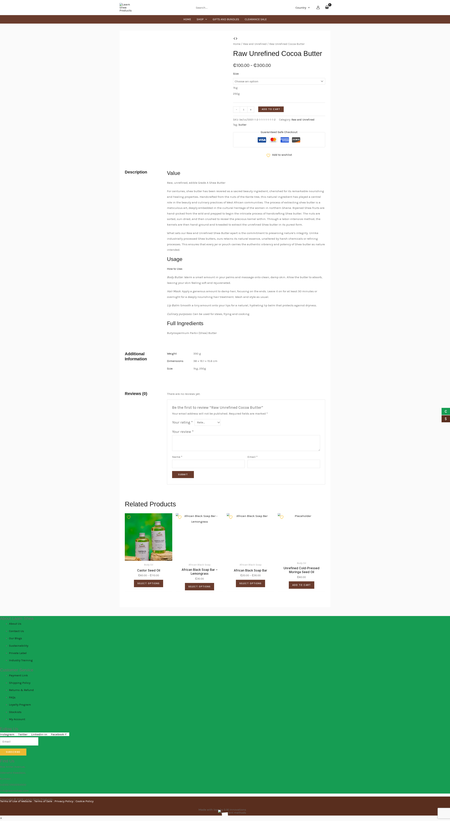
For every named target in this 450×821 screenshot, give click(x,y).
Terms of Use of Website (16, 801)
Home (236, 44)
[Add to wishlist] (129, 517)
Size (236, 73)
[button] (308, 7)
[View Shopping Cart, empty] (326, 7)
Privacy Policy (63, 801)
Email (253, 457)
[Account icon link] (318, 7)
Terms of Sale (43, 801)
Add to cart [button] (301, 584)
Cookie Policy (85, 801)
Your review (183, 432)
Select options (148, 583)
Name (177, 457)
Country (300, 7)
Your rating (182, 422)
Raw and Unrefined (255, 44)
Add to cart (271, 109)
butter (242, 124)
